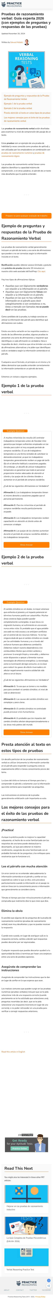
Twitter (33, 1290)
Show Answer (26, 544)
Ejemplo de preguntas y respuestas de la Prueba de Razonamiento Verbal (26, 97)
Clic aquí (41, 271)
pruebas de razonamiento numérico (17, 153)
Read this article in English (13, 1051)
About (6, 1290)
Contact (20, 1290)
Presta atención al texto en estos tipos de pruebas (27, 112)
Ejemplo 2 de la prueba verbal (18, 108)
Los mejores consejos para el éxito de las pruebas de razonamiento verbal (27, 119)
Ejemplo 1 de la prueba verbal (18, 103)
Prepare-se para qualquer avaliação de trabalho (26, 215)
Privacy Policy (40, 1297)
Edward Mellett (16, 42)
